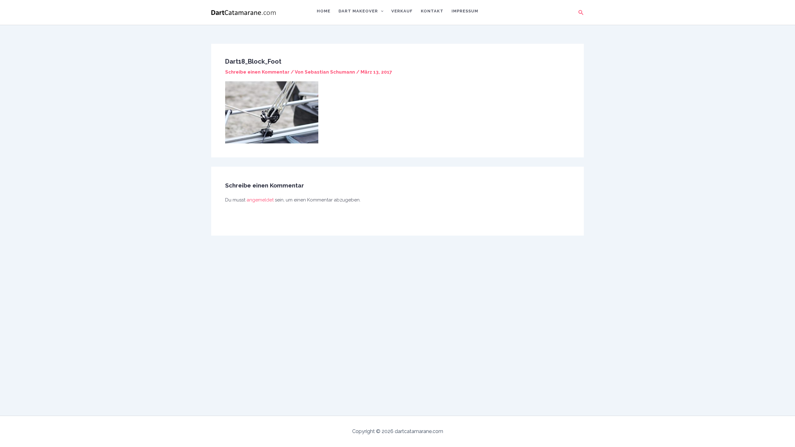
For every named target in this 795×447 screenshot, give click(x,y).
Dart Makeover (358, 11)
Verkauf (402, 11)
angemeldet (260, 200)
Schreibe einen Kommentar (257, 72)
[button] (381, 11)
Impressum (465, 11)
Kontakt (432, 11)
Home (323, 11)
